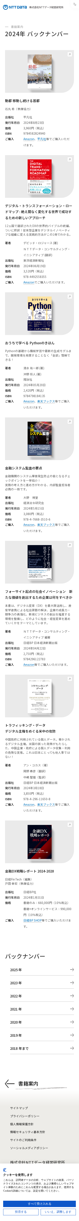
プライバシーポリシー (25, 1116)
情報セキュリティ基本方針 (27, 1132)
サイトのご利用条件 (23, 1140)
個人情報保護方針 (22, 1124)
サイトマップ (19, 1108)
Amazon (28, 139)
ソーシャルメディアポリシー (29, 1148)
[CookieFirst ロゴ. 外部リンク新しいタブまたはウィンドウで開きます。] (4, 1170)
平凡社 (41, 139)
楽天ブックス (46, 401)
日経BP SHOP (32, 920)
